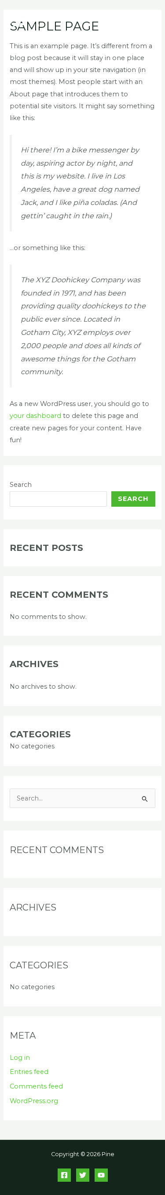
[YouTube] (101, 1175)
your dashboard (35, 416)
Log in (20, 1058)
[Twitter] (82, 1175)
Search (21, 485)
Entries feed (29, 1072)
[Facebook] (64, 1175)
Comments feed (36, 1086)
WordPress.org (34, 1101)
